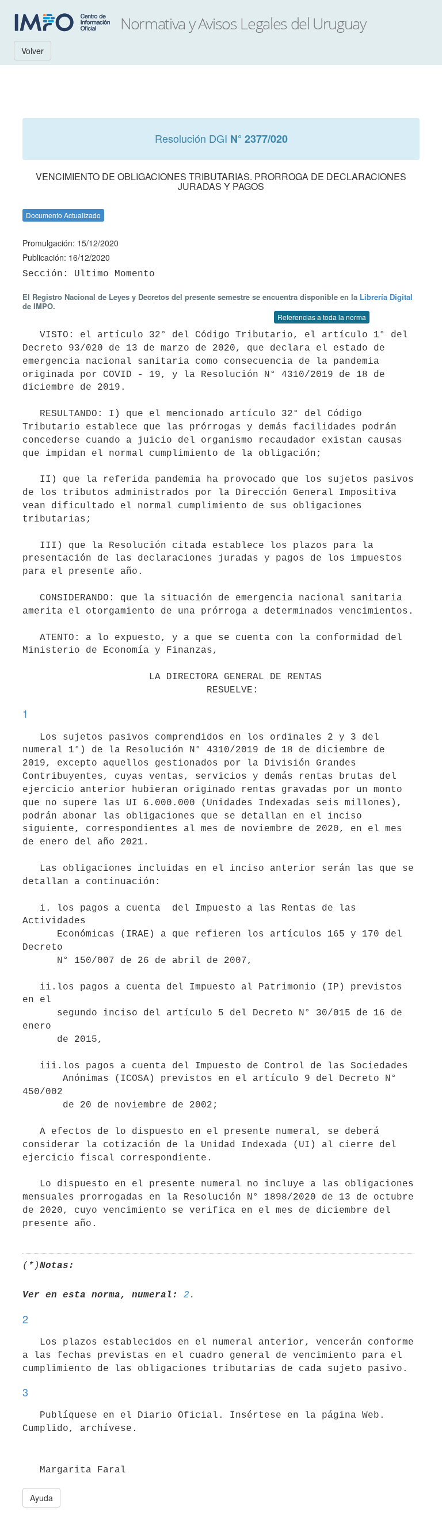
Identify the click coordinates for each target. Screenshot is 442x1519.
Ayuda (41, 1497)
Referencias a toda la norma (321, 317)
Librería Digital (386, 296)
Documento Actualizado (63, 215)
